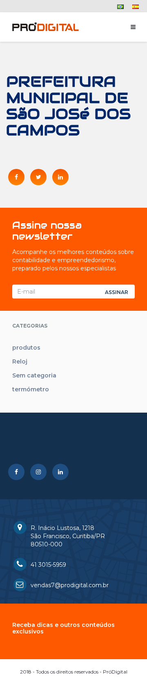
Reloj (19, 361)
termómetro (30, 389)
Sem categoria (34, 375)
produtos (26, 347)
